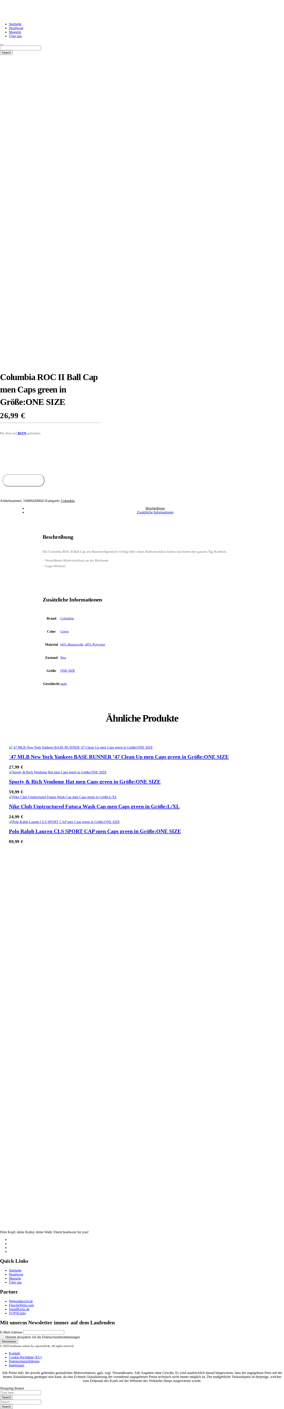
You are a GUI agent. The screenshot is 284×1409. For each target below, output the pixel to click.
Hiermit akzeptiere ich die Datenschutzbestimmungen (42, 1337)
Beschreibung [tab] (155, 508)
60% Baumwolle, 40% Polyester (82, 644)
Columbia (68, 501)
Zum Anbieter (23, 480)
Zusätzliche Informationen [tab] (155, 512)
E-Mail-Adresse (11, 1332)
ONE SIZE (67, 670)
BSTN (21, 433)
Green (64, 631)
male (63, 683)
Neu (63, 657)
